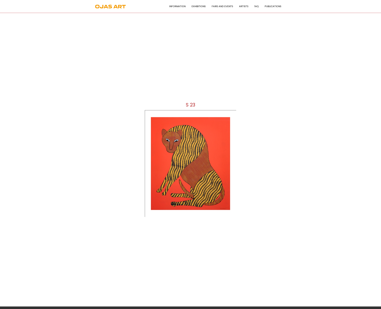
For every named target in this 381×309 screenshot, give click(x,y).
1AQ (256, 6)
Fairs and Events (222, 6)
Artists (243, 6)
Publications (273, 6)
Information (177, 6)
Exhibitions (199, 6)
